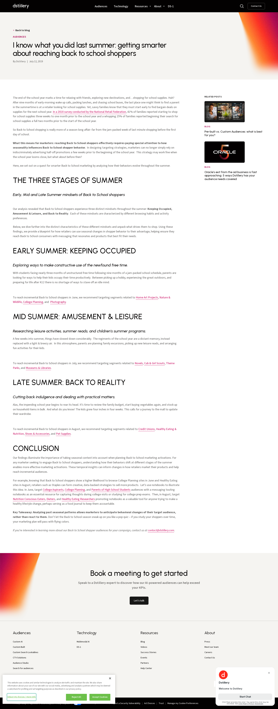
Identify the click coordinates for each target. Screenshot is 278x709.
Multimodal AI (83, 641)
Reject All (76, 697)
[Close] (110, 678)
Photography (58, 302)
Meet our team (211, 647)
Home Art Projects (147, 297)
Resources (141, 6)
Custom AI (18, 641)
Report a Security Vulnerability (125, 703)
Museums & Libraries (38, 368)
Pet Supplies (63, 434)
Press (207, 641)
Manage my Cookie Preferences (182, 703)
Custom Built (19, 647)
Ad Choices (149, 703)
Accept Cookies (99, 697)
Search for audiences (23, 668)
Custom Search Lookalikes (25, 652)
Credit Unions (146, 429)
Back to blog (22, 30)
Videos (144, 647)
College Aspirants (53, 490)
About (157, 6)
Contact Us (256, 6)
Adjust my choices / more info (21, 696)
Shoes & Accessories (37, 434)
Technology (121, 6)
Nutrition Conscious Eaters (29, 499)
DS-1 (171, 6)
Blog (143, 641)
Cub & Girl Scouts (154, 363)
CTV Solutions (19, 657)
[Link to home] (21, 6)
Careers (208, 652)
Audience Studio (21, 663)
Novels (139, 363)
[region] (59, 689)
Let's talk (139, 600)
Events (144, 657)
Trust (161, 703)
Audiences (101, 6)
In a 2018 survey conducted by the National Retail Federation (89, 112)
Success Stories (148, 652)
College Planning (33, 302)
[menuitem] (101, 5)
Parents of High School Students (110, 490)
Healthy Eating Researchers (78, 499)
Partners (145, 663)
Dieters (50, 499)
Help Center (146, 668)
